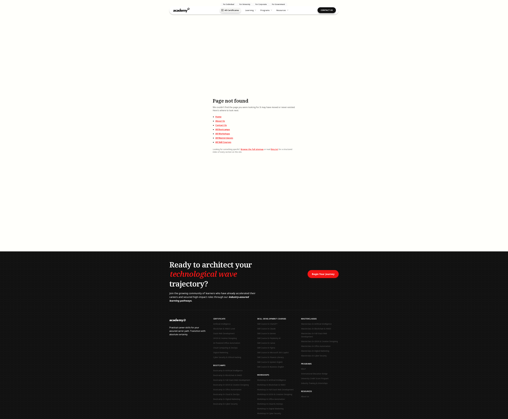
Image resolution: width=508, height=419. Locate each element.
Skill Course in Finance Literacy (270, 357)
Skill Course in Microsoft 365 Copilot (273, 352)
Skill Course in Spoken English (270, 362)
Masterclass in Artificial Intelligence (316, 324)
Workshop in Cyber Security (269, 413)
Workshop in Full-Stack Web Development (275, 389)
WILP (303, 369)
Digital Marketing (220, 352)
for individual (228, 4)
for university (244, 4)
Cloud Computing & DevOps (225, 347)
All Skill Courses (223, 142)
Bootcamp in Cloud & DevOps (226, 394)
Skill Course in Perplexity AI (269, 338)
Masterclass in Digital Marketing (315, 351)
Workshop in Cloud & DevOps (270, 404)
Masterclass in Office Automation (315, 346)
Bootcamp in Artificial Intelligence (228, 370)
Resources (281, 10)
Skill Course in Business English (270, 367)
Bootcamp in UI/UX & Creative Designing (231, 385)
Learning (249, 10)
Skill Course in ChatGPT (267, 324)
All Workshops (222, 133)
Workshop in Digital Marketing (270, 408)
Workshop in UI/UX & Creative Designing (274, 394)
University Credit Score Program (315, 378)
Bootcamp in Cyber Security (225, 404)
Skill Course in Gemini (266, 333)
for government (278, 4)
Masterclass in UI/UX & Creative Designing (319, 341)
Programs (265, 10)
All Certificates (231, 10)
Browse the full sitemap (252, 149)
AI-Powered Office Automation (226, 343)
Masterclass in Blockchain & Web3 (316, 328)
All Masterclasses (224, 137)
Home (218, 116)
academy (176, 319)
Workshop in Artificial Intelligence (271, 380)
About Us (220, 121)
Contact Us (327, 10)
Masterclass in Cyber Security (314, 355)
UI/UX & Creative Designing (225, 338)
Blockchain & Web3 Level (224, 328)
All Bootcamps (222, 129)
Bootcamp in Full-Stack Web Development (231, 380)
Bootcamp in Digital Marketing (226, 399)
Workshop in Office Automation (271, 399)
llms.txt (274, 149)
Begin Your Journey (323, 274)
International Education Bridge (314, 373)
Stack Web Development (224, 333)
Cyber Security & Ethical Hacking (227, 357)
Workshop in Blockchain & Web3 (271, 385)
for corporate (261, 4)
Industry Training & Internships (314, 383)
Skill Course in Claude (266, 328)
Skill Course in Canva (266, 343)
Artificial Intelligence (222, 324)
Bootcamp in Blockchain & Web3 (227, 375)
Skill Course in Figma (266, 347)
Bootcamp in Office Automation (227, 389)
